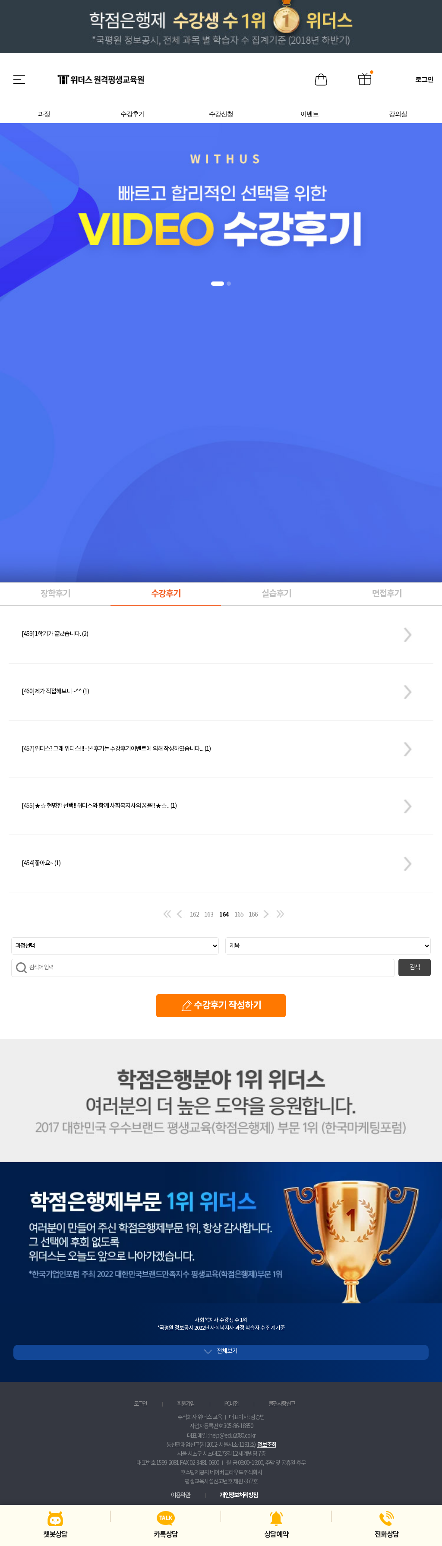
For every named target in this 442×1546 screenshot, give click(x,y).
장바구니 (321, 80)
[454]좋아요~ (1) (41, 863)
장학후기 (55, 594)
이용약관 (180, 1495)
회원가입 (185, 1404)
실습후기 (276, 594)
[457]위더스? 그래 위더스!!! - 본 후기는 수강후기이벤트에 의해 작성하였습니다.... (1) (116, 749)
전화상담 (387, 1534)
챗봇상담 (55, 1534)
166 (253, 914)
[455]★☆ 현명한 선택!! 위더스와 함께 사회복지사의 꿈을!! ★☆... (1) (99, 806)
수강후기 (165, 594)
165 (238, 914)
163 (208, 914)
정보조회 (266, 1445)
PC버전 (231, 1404)
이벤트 (364, 80)
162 (194, 914)
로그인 (140, 1404)
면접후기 (386, 594)
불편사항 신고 (281, 1404)
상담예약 (276, 1534)
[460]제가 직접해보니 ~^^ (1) (55, 691)
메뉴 (19, 79)
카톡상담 (166, 1534)
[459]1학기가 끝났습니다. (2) (55, 634)
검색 (415, 967)
